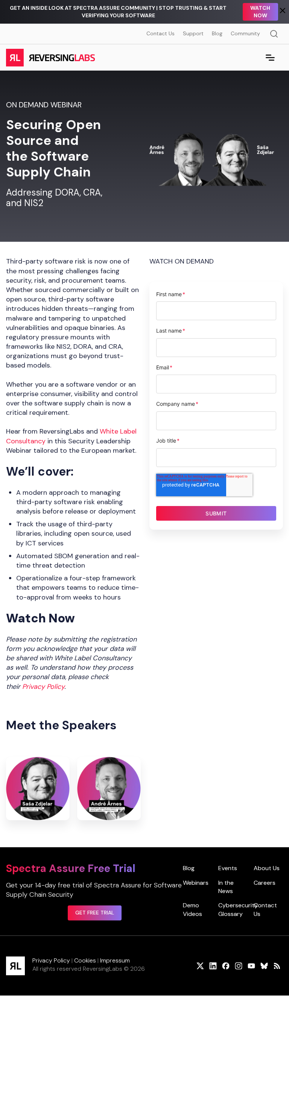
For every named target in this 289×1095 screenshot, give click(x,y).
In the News (226, 887)
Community (245, 33)
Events (227, 868)
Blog (217, 33)
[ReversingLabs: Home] (50, 57)
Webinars (195, 883)
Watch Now (260, 12)
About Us (267, 868)
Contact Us (160, 33)
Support (193, 33)
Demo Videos (192, 909)
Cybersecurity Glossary (238, 909)
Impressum (115, 960)
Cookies (85, 960)
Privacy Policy (51, 960)
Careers (264, 883)
